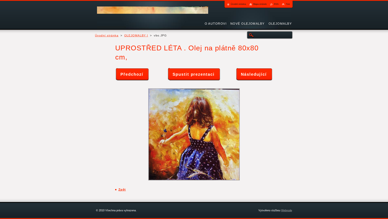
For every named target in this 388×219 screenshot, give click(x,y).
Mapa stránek (260, 4)
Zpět (122, 189)
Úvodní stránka (106, 35)
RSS (276, 4)
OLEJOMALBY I (136, 35)
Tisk (288, 4)
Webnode (286, 210)
